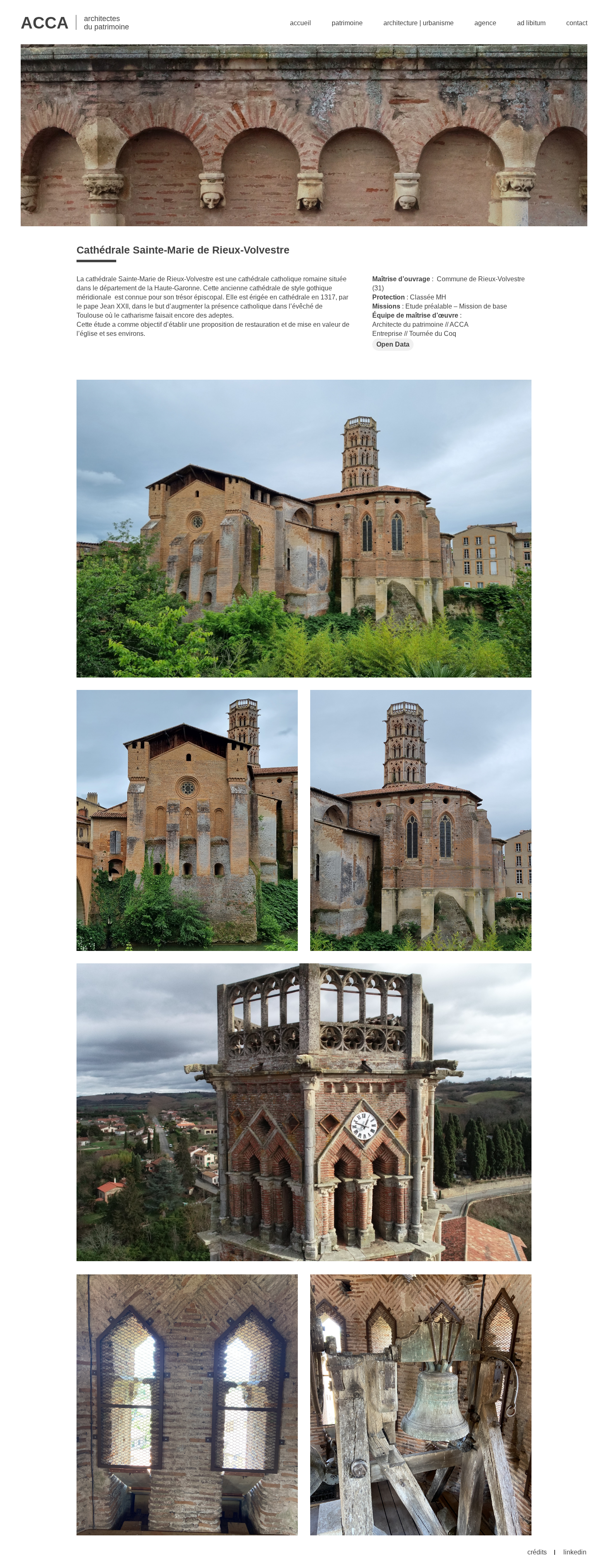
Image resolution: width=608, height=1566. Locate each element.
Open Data (392, 344)
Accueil (300, 22)
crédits (537, 1552)
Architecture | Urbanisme (418, 22)
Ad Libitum (531, 22)
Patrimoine (347, 22)
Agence (485, 22)
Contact (576, 22)
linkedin (574, 1552)
